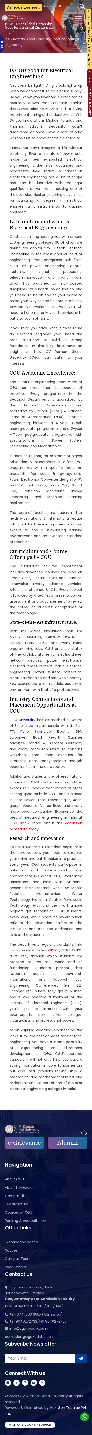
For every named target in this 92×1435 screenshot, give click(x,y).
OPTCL (53, 950)
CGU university (22, 719)
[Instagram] (25, 1383)
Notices (11, 1250)
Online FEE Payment (89, 56)
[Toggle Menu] (78, 18)
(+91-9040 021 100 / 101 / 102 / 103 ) (34, 1306)
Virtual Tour (90, 78)
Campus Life (15, 1195)
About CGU (14, 1179)
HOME (8, 33)
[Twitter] (16, 1383)
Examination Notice (21, 1242)
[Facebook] (8, 1383)
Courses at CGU (18, 1212)
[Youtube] (34, 1383)
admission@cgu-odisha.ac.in (29, 1336)
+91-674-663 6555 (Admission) (36, 1314)
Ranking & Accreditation (25, 1220)
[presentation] (81, 1133)
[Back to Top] (83, 1428)
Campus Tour (16, 1258)
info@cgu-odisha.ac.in (28, 1328)
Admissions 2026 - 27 (88, 25)
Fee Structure (16, 1204)
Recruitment (15, 1267)
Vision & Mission (18, 1187)
